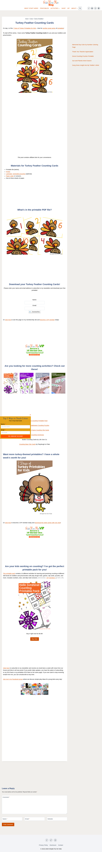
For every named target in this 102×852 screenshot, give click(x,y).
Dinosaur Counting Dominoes (34, 435)
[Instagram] (95, 8)
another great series (49, 28)
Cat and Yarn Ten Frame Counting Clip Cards (34, 430)
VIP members (50, 578)
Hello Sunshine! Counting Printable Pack (34, 421)
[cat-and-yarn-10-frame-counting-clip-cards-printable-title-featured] (42, 383)
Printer (8, 172)
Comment (6, 797)
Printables (44, 8)
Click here (6, 668)
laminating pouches (19, 174)
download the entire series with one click (47, 523)
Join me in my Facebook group (13, 679)
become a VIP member (47, 320)
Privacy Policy (43, 845)
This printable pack (9, 573)
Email (27, 819)
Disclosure (53, 845)
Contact (60, 845)
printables (60, 28)
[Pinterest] (92, 8)
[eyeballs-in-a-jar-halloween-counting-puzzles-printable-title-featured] (26, 383)
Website (50, 819)
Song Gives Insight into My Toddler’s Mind (85, 65)
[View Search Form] (80, 8)
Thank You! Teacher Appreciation (82, 51)
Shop (64, 8)
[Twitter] (51, 840)
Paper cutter (10, 176)
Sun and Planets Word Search (81, 60)
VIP (68, 8)
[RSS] (98, 8)
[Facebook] (88, 8)
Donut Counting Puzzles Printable (83, 56)
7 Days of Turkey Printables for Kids (24, 28)
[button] (30, 414)
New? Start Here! (31, 8)
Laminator (9, 174)
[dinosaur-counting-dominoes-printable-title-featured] (58, 383)
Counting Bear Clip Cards (27, 444)
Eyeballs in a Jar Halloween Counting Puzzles (34, 425)
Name (5, 819)
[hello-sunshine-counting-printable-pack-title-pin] (11, 383)
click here (8, 320)
